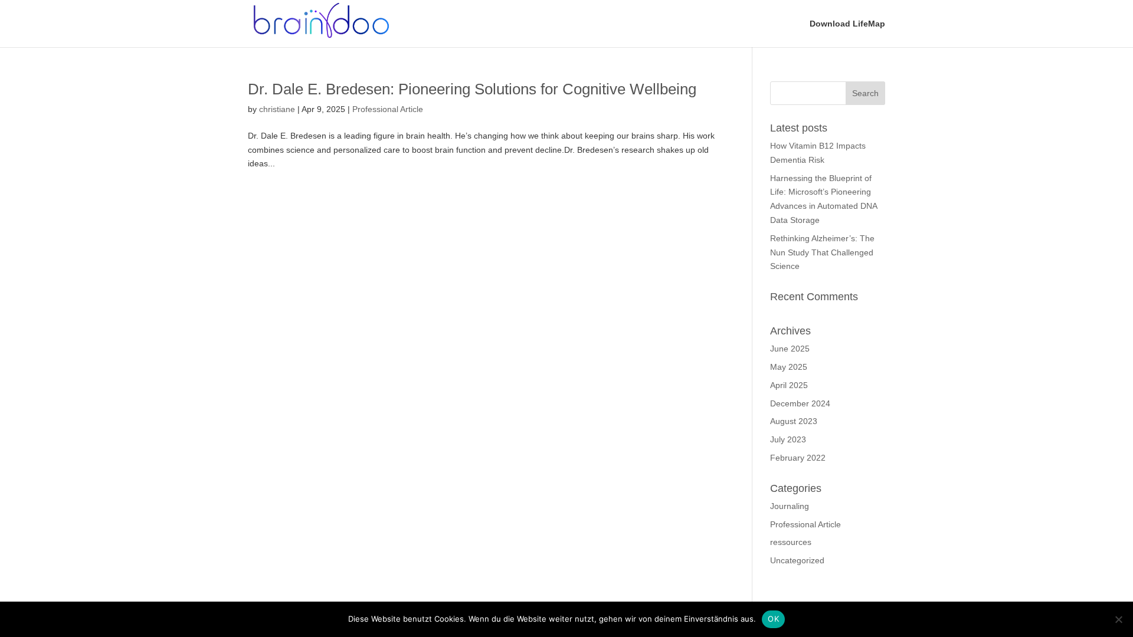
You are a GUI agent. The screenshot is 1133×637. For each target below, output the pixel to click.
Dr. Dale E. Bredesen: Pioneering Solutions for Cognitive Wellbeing (472, 89)
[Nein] (1118, 619)
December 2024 (800, 403)
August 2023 (793, 421)
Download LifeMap (847, 23)
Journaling (789, 506)
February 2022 (798, 457)
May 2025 (788, 367)
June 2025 (790, 348)
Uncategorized (797, 560)
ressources (790, 542)
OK (773, 618)
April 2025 (789, 385)
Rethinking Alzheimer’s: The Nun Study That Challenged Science (822, 252)
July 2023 (788, 439)
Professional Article (387, 109)
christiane (277, 109)
